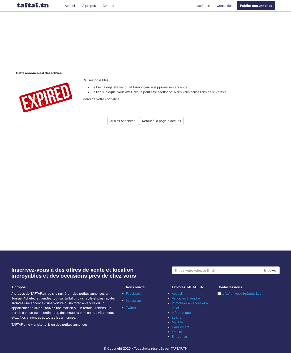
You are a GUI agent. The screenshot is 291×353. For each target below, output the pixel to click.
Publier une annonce (256, 6)
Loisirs (176, 317)
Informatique (181, 313)
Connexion (225, 6)
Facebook (133, 293)
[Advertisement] (145, 42)
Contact (108, 6)
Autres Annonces (122, 121)
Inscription (202, 6)
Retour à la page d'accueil (161, 121)
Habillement (180, 327)
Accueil (70, 6)
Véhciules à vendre (186, 298)
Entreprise (179, 336)
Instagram (133, 300)
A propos (89, 6)
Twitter (131, 308)
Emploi (177, 332)
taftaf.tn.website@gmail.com (243, 293)
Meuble (177, 322)
